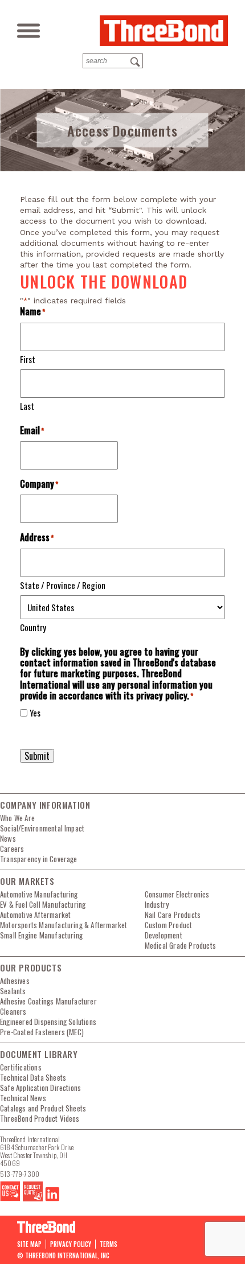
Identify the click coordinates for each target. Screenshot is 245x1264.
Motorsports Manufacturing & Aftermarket (64, 925)
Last (27, 405)
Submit (37, 756)
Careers (12, 848)
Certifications (21, 1067)
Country (33, 627)
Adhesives (15, 980)
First (27, 359)
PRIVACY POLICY (70, 1244)
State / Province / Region (62, 585)
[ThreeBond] (164, 31)
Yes (35, 712)
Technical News (23, 1098)
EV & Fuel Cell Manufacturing (42, 904)
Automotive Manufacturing (39, 894)
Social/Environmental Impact (42, 828)
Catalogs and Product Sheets (43, 1108)
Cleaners (13, 1011)
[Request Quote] (33, 1198)
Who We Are (17, 818)
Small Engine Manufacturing (41, 935)
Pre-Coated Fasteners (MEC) (42, 1032)
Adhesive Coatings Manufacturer (48, 1001)
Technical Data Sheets (33, 1077)
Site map (29, 1244)
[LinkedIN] (52, 1198)
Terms (108, 1244)
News (8, 838)
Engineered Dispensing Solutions (48, 1021)
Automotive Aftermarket (35, 914)
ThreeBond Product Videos (40, 1118)
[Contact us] (10, 1198)
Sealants (13, 991)
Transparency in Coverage (38, 859)
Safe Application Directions (40, 1087)
